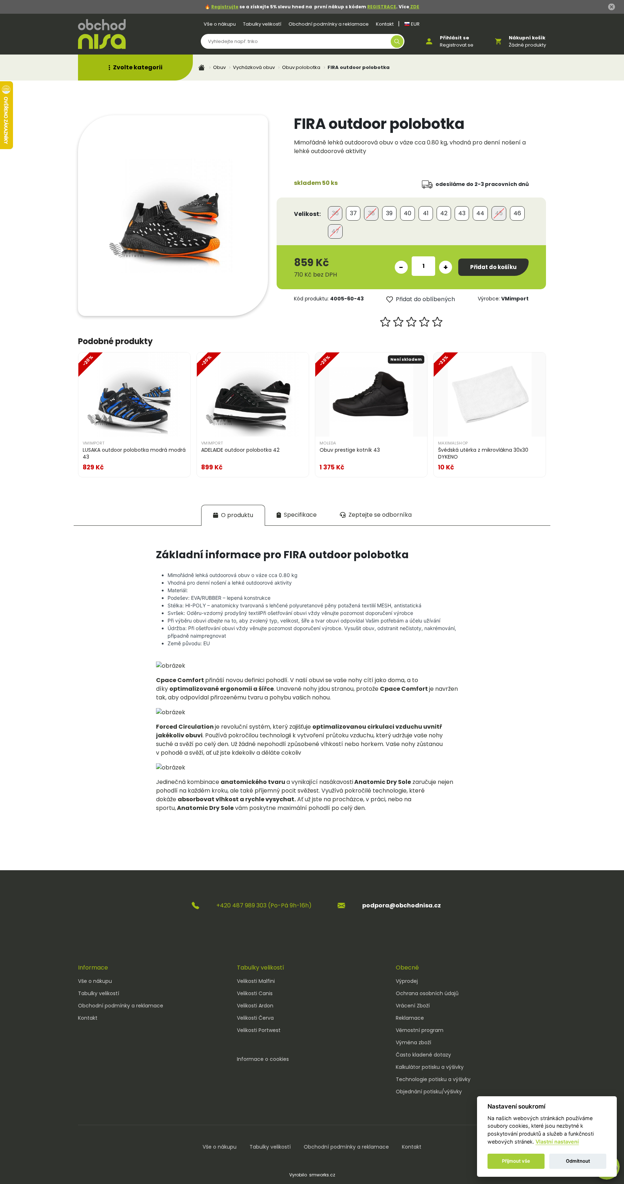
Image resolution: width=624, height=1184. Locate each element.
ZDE (414, 7)
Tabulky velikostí (262, 24)
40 (407, 213)
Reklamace (410, 1018)
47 (335, 231)
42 (443, 213)
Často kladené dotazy (423, 1054)
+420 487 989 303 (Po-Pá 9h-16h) (264, 905)
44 (480, 213)
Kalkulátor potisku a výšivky (430, 1067)
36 (335, 213)
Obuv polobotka (301, 67)
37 (353, 213)
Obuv (219, 67)
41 (426, 213)
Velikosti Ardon (255, 1005)
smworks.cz (322, 1175)
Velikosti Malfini (256, 981)
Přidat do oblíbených (425, 299)
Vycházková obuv (254, 67)
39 (389, 213)
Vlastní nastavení (557, 1142)
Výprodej (407, 981)
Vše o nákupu (220, 24)
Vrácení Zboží (413, 1005)
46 (517, 213)
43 (461, 213)
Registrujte (224, 7)
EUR (415, 24)
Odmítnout (578, 1161)
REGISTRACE (381, 7)
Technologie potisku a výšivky (433, 1079)
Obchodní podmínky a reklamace (329, 24)
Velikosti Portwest (259, 1030)
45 (499, 213)
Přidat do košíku (493, 267)
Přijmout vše (516, 1161)
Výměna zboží (413, 1042)
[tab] (233, 515)
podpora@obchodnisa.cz (401, 905)
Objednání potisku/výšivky (429, 1091)
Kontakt (385, 24)
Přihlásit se (454, 37)
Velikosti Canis (255, 993)
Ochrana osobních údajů (427, 993)
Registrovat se (456, 45)
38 (371, 213)
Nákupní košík (527, 37)
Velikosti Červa (255, 1018)
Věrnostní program (419, 1030)
